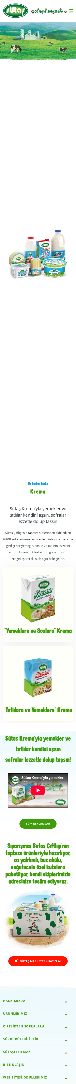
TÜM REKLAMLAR (38, 823)
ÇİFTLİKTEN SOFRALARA (23, 1026)
